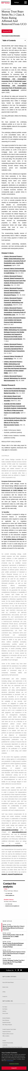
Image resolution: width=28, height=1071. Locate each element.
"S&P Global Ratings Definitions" (13, 539)
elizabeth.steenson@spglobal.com (12, 906)
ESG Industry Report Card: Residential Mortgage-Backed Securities (13, 398)
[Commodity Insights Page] (16, 970)
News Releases (5, 1020)
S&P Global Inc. (7, 1001)
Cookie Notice (10, 1060)
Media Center (5, 987)
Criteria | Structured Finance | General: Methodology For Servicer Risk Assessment (15, 378)
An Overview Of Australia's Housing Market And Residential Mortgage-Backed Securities (15, 391)
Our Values (4, 1006)
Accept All (14, 1068)
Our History (4, 1009)
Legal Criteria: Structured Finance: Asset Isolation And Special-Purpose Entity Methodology (15, 320)
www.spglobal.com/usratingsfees (12, 845)
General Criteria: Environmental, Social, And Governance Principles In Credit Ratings (15, 271)
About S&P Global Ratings (8, 982)
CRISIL (4, 991)
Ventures (4, 1011)
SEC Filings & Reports (7, 1024)
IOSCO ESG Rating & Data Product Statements (12, 1047)
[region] (14, 1059)
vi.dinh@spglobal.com (9, 895)
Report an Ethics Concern (7, 1033)
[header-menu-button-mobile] (25, 2)
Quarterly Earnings (6, 1022)
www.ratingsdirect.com (19, 832)
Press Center (5, 1013)
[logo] (5, 2)
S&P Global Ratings (9, 976)
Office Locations (5, 1036)
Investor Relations (6, 1018)
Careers (4, 1040)
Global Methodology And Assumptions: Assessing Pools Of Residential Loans (14, 79)
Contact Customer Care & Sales (9, 1029)
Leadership (4, 1045)
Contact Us (4, 996)
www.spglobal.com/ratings (10, 830)
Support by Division (6, 1031)
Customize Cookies (14, 1063)
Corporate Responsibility (7, 1042)
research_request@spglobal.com (12, 874)
